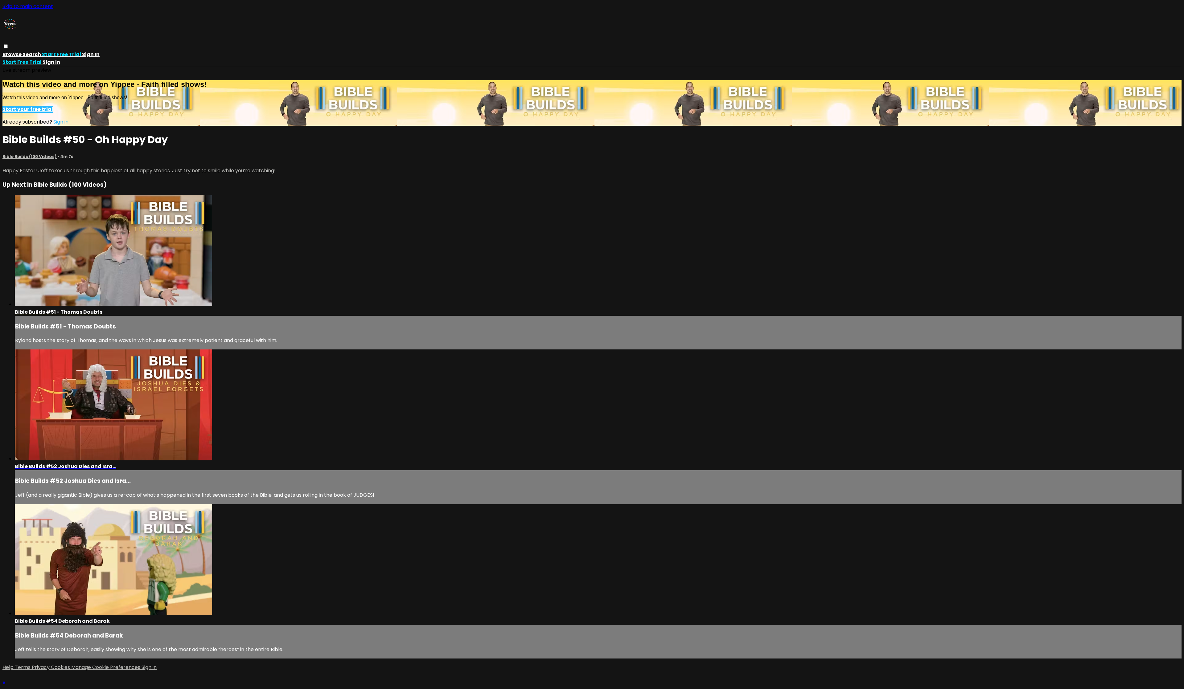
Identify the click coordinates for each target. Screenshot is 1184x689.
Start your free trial (27, 109)
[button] (6, 46)
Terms (23, 667)
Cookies (61, 667)
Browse (12, 54)
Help (8, 667)
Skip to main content (27, 6)
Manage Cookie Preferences (106, 667)
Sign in (91, 54)
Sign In (51, 62)
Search (32, 54)
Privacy (41, 667)
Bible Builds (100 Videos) (29, 157)
